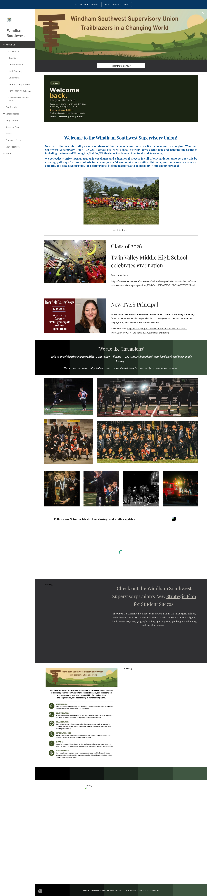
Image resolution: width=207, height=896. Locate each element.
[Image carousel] (121, 204)
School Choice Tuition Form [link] (18, 99)
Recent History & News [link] (19, 84)
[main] (121, 151)
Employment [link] (14, 77)
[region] (103, 4)
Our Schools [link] (11, 107)
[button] (203, 13)
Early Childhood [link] (13, 120)
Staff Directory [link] (15, 71)
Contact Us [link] (13, 51)
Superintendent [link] (15, 64)
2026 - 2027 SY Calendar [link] (19, 91)
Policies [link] (9, 133)
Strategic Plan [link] (12, 127)
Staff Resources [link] (13, 146)
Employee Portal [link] (13, 140)
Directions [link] (13, 57)
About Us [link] (10, 44)
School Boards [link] (12, 113)
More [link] (8, 153)
